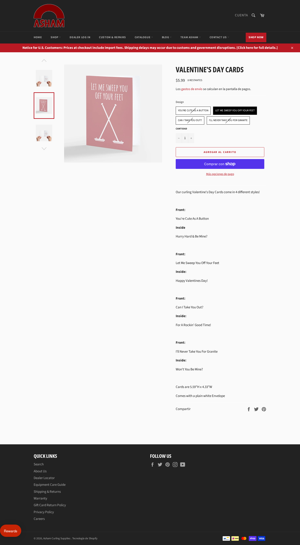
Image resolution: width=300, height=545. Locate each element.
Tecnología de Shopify (84, 538)
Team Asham (189, 37)
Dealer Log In (80, 37)
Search (39, 464)
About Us (40, 471)
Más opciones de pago (220, 174)
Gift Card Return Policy (50, 505)
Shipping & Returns (47, 491)
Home (38, 37)
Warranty (40, 498)
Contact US (218, 37)
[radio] (193, 111)
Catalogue (143, 37)
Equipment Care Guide (50, 484)
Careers (39, 518)
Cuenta (241, 15)
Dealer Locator (44, 478)
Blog (166, 37)
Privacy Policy (44, 512)
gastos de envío (191, 89)
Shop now (256, 37)
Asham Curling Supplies (57, 538)
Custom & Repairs (112, 37)
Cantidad (181, 128)
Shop (55, 37)
